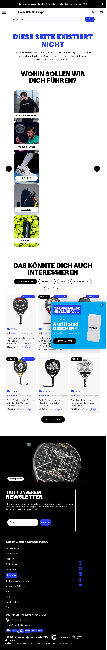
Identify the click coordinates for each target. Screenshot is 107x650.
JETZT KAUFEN (65, 341)
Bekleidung (11, 564)
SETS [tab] (63, 281)
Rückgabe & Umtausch (17, 581)
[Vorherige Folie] (3, 4)
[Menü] (4, 12)
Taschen (10, 559)
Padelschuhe (12, 553)
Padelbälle (11, 569)
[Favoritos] (97, 12)
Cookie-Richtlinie (65, 643)
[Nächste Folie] (102, 4)
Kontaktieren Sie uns (35, 615)
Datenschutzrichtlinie (49, 643)
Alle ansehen (52, 419)
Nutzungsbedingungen (31, 643)
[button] (10, 640)
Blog (8, 607)
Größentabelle (13, 602)
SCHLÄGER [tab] (53, 288)
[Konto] (93, 12)
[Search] (89, 19)
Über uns (11, 575)
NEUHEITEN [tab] (47, 281)
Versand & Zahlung (15, 586)
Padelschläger (13, 548)
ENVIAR (45, 522)
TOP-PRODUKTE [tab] (25, 281)
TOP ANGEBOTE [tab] (81, 281)
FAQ (8, 596)
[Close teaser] (18, 632)
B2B (8, 591)
